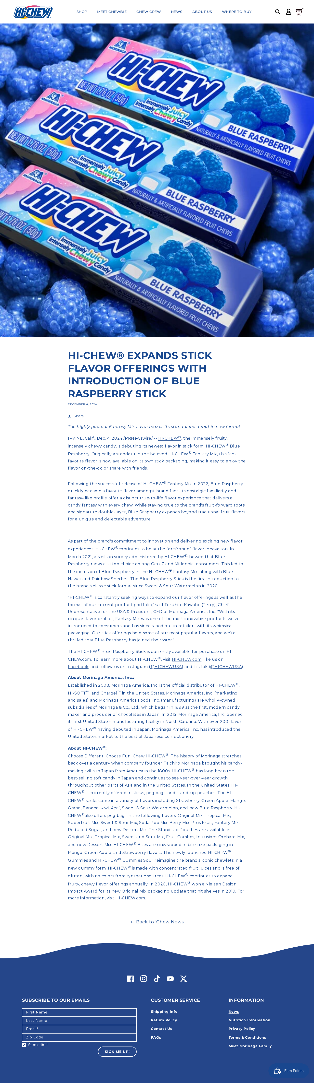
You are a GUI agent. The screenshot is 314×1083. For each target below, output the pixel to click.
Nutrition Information (250, 1020)
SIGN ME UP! (117, 1051)
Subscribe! (38, 1045)
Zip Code (34, 1037)
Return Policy (164, 1020)
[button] (277, 11)
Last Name (36, 1020)
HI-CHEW (169, 438)
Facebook (78, 666)
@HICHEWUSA (166, 666)
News (234, 1011)
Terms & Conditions (247, 1037)
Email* (32, 1029)
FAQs (156, 1037)
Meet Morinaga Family (250, 1046)
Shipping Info (164, 1011)
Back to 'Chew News (160, 922)
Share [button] (79, 416)
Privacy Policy (242, 1028)
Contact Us (161, 1028)
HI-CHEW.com (187, 659)
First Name (37, 1012)
